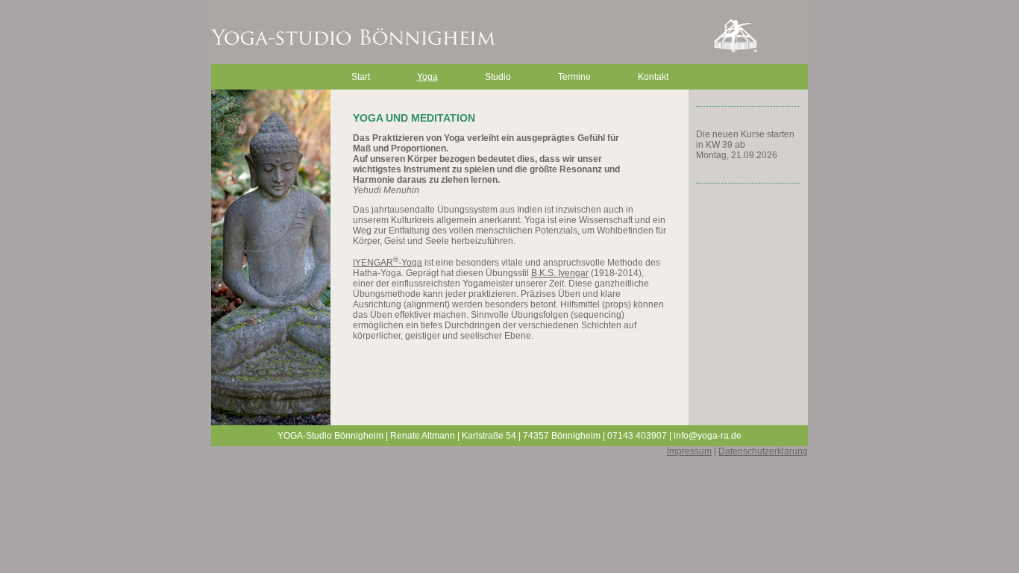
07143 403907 (637, 435)
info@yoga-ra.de (707, 435)
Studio (498, 77)
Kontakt (653, 77)
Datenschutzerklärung (763, 451)
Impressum (689, 451)
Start (360, 77)
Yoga (427, 77)
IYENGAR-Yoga (387, 262)
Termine (574, 77)
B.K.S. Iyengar (560, 273)
